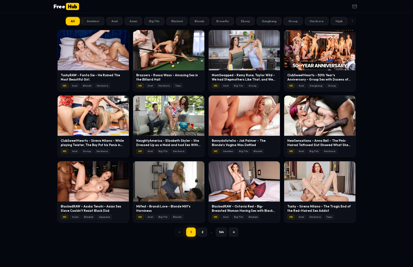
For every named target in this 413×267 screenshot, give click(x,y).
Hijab (339, 21)
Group (293, 21)
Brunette (222, 21)
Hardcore (317, 21)
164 (221, 232)
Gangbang (269, 21)
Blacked (177, 21)
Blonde (199, 21)
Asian (133, 21)
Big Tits (154, 21)
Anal (114, 21)
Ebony (245, 21)
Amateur (93, 21)
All (73, 21)
